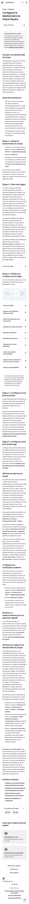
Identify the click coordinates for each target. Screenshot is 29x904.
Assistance (10, 2)
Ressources (14, 869)
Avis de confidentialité (14, 895)
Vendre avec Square (14, 865)
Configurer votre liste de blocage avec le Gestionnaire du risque (13, 466)
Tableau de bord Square (16, 47)
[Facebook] (14, 884)
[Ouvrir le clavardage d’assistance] (25, 900)
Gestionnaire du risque (19, 151)
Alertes (20, 521)
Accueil (4, 9)
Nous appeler (14, 872)
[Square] (2, 2)
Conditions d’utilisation (14, 898)
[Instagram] (17, 884)
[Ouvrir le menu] (26, 2)
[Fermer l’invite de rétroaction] (24, 808)
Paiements (11, 9)
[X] (12, 884)
